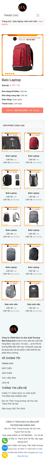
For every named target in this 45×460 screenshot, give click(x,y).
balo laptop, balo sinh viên (25, 21)
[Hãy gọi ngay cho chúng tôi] (3, 441)
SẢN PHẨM (7, 373)
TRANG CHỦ (11, 15)
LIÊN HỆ (5, 382)
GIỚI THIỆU (7, 368)
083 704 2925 (21, 110)
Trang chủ (6, 21)
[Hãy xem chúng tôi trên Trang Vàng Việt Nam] (3, 455)
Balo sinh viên (11, 304)
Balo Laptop (11, 156)
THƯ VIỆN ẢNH (9, 378)
